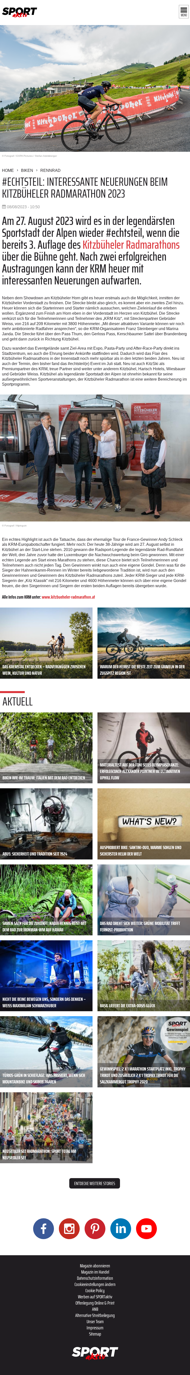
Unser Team (95, 1321)
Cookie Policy (95, 1290)
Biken (27, 170)
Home (8, 170)
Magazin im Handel (95, 1272)
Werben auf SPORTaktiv (95, 1297)
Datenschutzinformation (95, 1278)
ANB (95, 1309)
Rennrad (50, 170)
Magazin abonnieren (95, 1266)
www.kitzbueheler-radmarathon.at (68, 597)
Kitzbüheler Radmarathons (131, 244)
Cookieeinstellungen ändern (95, 1284)
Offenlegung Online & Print (95, 1303)
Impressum (95, 1328)
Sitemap (95, 1334)
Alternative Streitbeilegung (95, 1315)
